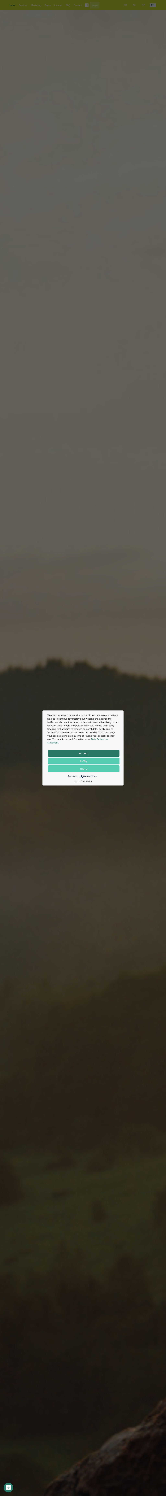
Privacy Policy (86, 781)
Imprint (77, 781)
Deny (83, 761)
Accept (84, 753)
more (83, 768)
